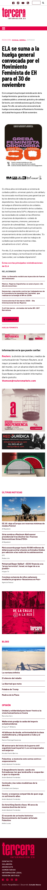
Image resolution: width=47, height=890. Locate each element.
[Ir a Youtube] (23, 2)
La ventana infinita (11, 672)
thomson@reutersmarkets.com (19, 380)
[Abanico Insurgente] (23, 469)
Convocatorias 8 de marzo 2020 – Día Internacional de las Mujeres (18, 302)
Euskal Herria (19, 40)
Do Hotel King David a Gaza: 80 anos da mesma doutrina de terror (20, 806)
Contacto (7, 861)
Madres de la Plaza (10, 695)
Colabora (7, 864)
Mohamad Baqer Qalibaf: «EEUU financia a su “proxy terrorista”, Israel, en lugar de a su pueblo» (22, 566)
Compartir (11, 319)
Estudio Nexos (35, 885)
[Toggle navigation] (3, 28)
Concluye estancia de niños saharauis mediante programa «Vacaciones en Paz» (21, 578)
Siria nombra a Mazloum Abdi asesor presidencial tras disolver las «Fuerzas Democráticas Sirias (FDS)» (20, 536)
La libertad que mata (12, 684)
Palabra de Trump (10, 689)
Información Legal (12, 872)
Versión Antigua (11, 875)
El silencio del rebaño (12, 678)
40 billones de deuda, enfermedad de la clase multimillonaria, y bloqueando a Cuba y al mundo (23, 734)
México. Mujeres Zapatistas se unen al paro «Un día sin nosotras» (22, 285)
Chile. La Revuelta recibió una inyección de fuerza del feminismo (23, 277)
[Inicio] (14, 13)
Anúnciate (7, 867)
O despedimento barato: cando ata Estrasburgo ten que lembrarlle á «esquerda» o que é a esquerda (23, 772)
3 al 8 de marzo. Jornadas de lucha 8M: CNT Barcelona (21, 309)
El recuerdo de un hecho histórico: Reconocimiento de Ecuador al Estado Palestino (19, 817)
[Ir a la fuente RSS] (28, 2)
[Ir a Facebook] (13, 2)
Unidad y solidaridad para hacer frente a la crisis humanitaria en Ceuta (21, 711)
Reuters (6, 356)
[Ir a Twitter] (18, 2)
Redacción (6, 40)
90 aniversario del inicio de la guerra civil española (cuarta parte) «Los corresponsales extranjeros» (23, 747)
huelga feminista (10, 327)
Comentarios (9, 870)
